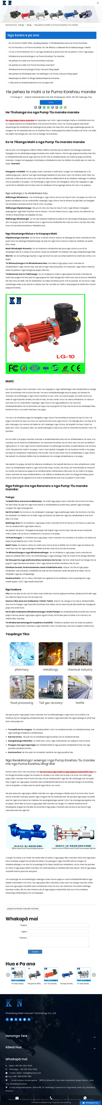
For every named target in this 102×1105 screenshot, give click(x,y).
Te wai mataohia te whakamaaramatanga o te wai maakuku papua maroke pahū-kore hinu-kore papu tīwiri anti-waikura (18, 983)
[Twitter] (16, 1019)
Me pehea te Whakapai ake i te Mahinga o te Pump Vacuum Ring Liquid (43, 73)
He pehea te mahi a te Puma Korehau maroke (31, 60)
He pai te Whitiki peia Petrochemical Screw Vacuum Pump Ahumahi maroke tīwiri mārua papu (35, 983)
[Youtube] (20, 1019)
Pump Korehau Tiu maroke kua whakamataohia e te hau (67, 983)
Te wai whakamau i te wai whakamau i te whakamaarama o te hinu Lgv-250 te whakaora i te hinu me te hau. (84, 983)
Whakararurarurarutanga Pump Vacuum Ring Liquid (34, 69)
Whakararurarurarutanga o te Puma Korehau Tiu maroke (36, 56)
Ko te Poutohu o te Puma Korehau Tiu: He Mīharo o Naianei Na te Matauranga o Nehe (50, 47)
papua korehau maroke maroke (23, 908)
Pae (90, 97)
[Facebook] (7, 1019)
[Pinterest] (29, 1019)
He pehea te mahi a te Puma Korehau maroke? (32, 65)
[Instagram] (24, 1019)
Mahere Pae (46, 1102)
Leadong (67, 1102)
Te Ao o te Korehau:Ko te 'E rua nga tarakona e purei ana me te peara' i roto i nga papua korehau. (52, 51)
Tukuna (35, 951)
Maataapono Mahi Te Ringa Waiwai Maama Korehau (34, 78)
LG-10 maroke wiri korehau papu (51, 983)
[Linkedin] (11, 1019)
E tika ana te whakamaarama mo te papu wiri (31, 82)
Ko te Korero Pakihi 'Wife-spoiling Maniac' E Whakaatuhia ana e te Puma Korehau (48, 43)
